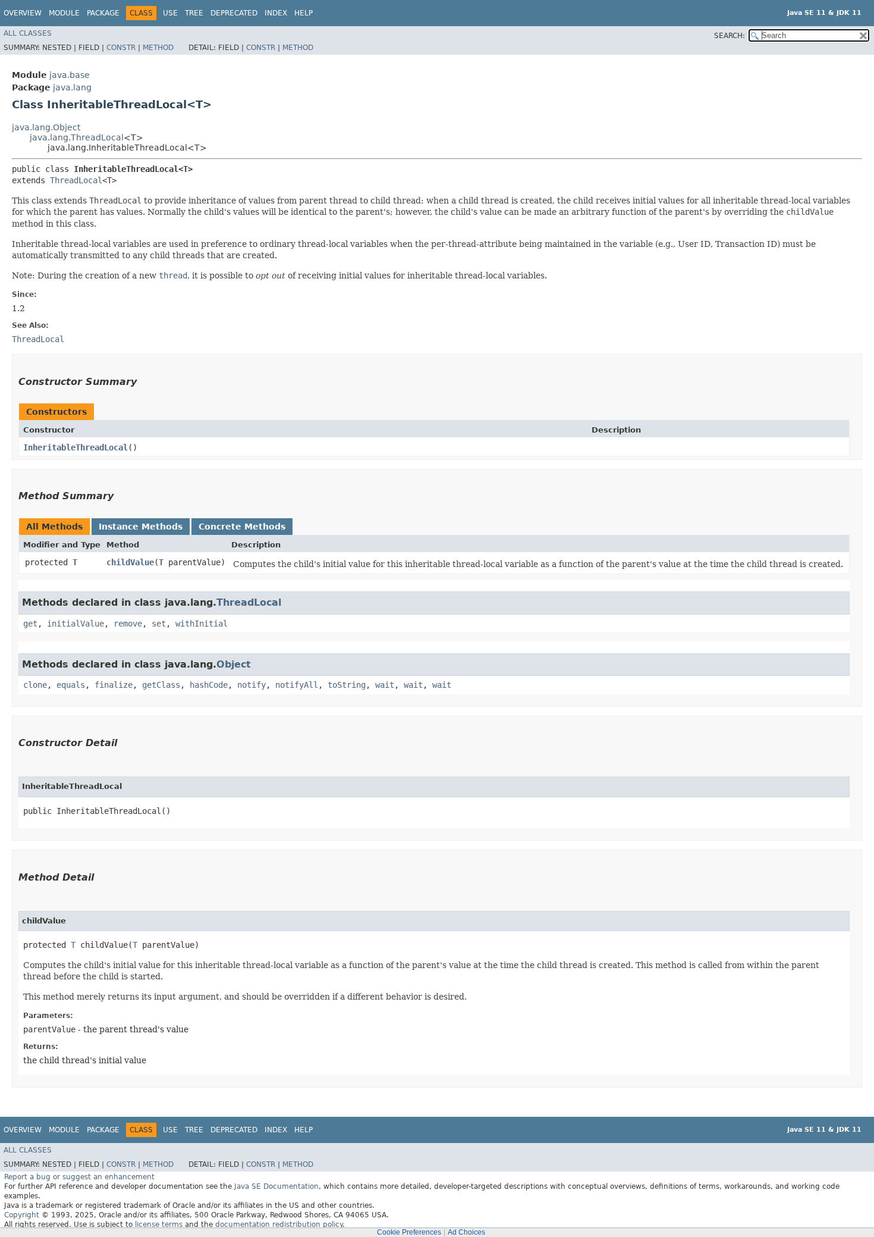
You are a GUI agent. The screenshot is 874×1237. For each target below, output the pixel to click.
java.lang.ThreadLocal (77, 137)
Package (103, 13)
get (30, 623)
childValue (130, 562)
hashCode (209, 685)
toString (347, 685)
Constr (121, 47)
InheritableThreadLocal (75, 447)
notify (251, 685)
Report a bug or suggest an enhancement (79, 1177)
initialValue (75, 623)
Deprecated (233, 13)
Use (170, 13)
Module (64, 13)
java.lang (72, 87)
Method (158, 47)
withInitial (201, 623)
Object (233, 664)
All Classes (28, 33)
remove (128, 623)
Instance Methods (141, 526)
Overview (23, 13)
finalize (114, 685)
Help (303, 13)
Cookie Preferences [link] (409, 1232)
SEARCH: (729, 36)
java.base (69, 75)
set (159, 623)
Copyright (21, 1215)
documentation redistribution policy (278, 1224)
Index (276, 13)
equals (70, 685)
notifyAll (296, 685)
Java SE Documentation (276, 1186)
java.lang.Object (46, 127)
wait (384, 685)
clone (35, 685)
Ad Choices (466, 1232)
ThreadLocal (76, 180)
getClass (161, 685)
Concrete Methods (242, 526)
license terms (159, 1224)
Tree (194, 13)
